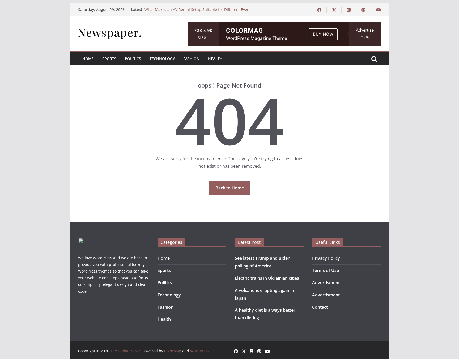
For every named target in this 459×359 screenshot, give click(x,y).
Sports (109, 58)
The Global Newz (125, 350)
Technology (162, 58)
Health (215, 58)
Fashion (191, 58)
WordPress (199, 350)
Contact (320, 307)
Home (88, 58)
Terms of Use (325, 270)
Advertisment (326, 283)
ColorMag (172, 350)
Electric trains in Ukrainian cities (267, 278)
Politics (133, 58)
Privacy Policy (326, 258)
